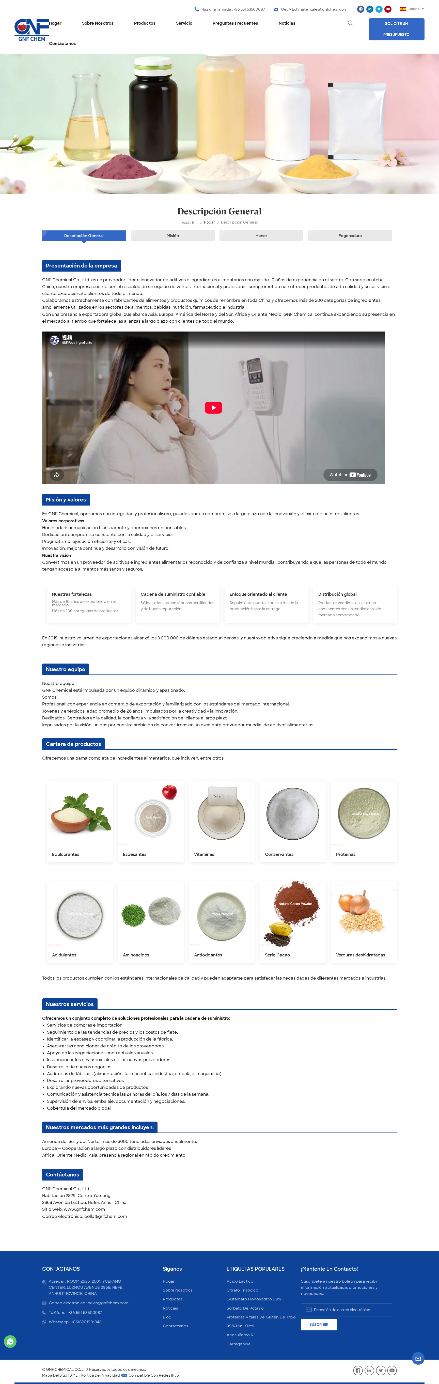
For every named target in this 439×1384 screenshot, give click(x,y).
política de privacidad (100, 1375)
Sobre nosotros (98, 23)
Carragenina (238, 1344)
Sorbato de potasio (245, 1308)
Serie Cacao (277, 955)
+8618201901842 (86, 1322)
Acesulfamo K (240, 1335)
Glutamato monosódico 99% (254, 1299)
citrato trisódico (242, 1290)
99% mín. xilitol (240, 1326)
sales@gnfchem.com (328, 9)
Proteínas (345, 854)
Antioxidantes (208, 955)
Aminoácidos (136, 955)
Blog (167, 1317)
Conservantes (279, 854)
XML (73, 1375)
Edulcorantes (65, 854)
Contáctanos (62, 43)
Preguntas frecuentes (235, 23)
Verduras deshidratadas (360, 955)
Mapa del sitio (54, 1375)
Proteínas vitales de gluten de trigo (261, 1317)
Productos (144, 23)
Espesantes (134, 854)
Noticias (287, 23)
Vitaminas (204, 854)
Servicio (184, 23)
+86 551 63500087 (249, 9)
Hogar (55, 23)
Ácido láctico (240, 1281)
